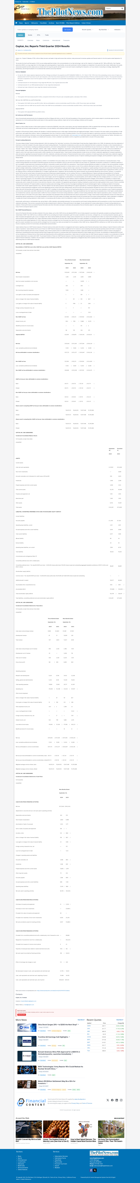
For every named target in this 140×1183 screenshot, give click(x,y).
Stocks (30, 35)
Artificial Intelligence (56, 1030)
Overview (30, 40)
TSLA (88, 1050)
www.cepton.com (76, 135)
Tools (47, 35)
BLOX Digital (112, 1177)
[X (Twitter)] (108, 1102)
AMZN (89, 1026)
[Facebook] (112, 1102)
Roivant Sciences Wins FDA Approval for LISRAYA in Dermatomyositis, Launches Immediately (59, 1053)
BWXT (53, 1075)
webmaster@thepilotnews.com (103, 1166)
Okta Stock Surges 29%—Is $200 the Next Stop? (58, 1025)
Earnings (54, 1045)
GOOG (89, 1037)
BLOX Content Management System (96, 1177)
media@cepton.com (29, 1004)
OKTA (69, 1030)
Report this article (21, 1014)
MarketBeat (43, 1030)
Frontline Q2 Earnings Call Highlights (54, 1037)
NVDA (88, 1045)
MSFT (88, 1042)
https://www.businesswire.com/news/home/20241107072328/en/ (53, 990)
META (78, 1089)
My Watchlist (103, 29)
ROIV (65, 1060)
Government (55, 1060)
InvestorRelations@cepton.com (28, 1001)
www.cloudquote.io (80, 1099)
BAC (88, 1034)
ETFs (38, 35)
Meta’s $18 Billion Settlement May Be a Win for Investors (56, 1082)
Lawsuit (64, 1089)
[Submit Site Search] (122, 8)
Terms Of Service (87, 1103)
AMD (88, 1031)
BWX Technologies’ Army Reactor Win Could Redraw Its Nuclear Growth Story (60, 1068)
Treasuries (66, 40)
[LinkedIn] (117, 1102)
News (38, 40)
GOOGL (74, 1089)
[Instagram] (121, 1102)
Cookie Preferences (26, 1179)
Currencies (46, 40)
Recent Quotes (86, 29)
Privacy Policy (75, 1103)
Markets (20, 35)
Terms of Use (53, 1177)
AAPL (88, 1028)
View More (81, 1020)
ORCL (88, 1048)
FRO (63, 1045)
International (56, 40)
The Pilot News (29, 1177)
